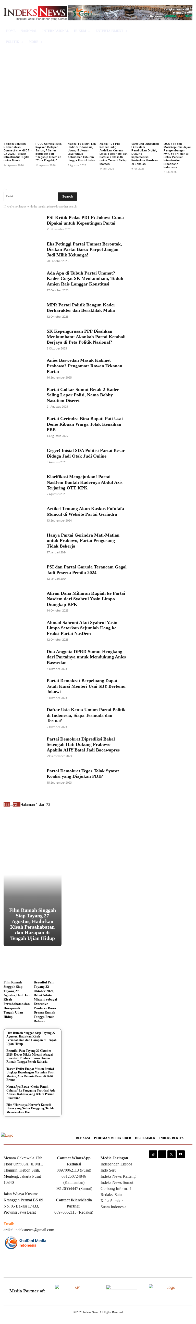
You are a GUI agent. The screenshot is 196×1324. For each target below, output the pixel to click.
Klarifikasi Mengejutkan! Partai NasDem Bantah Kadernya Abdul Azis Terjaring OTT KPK (84, 482)
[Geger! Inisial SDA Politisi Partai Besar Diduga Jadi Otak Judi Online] (22, 456)
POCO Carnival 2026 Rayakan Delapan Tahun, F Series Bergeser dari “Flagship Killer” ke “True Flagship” (48, 152)
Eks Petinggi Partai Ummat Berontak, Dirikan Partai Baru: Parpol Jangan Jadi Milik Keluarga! (84, 249)
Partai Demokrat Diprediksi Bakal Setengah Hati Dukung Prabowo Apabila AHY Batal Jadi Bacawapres (83, 744)
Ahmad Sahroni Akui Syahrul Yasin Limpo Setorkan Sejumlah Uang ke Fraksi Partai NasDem (82, 628)
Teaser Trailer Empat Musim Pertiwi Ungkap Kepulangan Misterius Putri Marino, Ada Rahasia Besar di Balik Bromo (30, 1074)
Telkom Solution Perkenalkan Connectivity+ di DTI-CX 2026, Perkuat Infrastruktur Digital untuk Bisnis (17, 152)
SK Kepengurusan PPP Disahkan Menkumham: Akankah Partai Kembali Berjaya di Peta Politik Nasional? (86, 337)
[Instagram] (153, 1154)
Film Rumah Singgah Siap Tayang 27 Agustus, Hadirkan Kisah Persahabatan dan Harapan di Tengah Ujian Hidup (32, 924)
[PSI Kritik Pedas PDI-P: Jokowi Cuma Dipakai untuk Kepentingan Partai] (22, 223)
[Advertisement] (98, 80)
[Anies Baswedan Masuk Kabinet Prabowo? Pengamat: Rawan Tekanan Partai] (22, 368)
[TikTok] (162, 1154)
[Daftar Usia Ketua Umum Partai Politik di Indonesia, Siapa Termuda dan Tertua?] (22, 718)
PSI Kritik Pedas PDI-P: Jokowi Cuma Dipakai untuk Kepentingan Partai (85, 220)
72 (15, 804)
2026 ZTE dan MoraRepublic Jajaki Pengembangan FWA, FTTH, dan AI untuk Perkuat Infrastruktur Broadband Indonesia (177, 155)
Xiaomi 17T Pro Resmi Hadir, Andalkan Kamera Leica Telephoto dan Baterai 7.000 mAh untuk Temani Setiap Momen (114, 154)
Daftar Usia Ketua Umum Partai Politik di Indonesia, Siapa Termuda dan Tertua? (86, 715)
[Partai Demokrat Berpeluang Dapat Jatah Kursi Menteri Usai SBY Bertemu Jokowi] (22, 688)
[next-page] (18, 804)
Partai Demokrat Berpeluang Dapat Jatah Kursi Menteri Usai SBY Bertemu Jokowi (86, 686)
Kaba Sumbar (112, 1201)
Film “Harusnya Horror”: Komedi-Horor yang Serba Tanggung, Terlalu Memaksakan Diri (30, 1108)
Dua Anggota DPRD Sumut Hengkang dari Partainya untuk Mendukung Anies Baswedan (86, 657)
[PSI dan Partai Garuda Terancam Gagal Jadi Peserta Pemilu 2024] (22, 572)
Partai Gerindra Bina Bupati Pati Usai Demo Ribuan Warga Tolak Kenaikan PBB (85, 424)
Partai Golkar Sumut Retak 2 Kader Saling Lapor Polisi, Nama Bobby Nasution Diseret (83, 395)
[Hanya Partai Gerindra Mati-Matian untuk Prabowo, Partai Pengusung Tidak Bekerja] (22, 543)
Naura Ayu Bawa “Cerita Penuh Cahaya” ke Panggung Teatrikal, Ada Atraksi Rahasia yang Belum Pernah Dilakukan (30, 1092)
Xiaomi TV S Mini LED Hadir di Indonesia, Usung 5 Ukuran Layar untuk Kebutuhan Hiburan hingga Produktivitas (82, 152)
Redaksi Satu (111, 1194)
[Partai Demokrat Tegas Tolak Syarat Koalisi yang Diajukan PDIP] (22, 776)
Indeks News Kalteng (118, 1176)
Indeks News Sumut (117, 1182)
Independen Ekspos (116, 1164)
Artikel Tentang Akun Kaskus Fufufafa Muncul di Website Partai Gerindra (85, 511)
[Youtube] (181, 1154)
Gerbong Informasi (116, 1188)
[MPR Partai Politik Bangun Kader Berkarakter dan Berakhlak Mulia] (22, 310)
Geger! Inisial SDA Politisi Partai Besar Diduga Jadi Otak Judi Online (86, 453)
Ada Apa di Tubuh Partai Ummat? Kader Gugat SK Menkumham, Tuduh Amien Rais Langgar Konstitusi (85, 278)
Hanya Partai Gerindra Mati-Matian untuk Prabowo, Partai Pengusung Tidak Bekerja (83, 541)
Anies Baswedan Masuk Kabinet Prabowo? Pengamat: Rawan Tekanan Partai (84, 366)
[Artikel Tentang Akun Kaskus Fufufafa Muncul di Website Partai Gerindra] (22, 514)
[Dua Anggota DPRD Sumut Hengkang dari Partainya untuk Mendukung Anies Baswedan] (22, 659)
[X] (171, 1154)
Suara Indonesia (113, 1207)
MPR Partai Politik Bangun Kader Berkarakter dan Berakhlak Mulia (81, 307)
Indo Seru (108, 1170)
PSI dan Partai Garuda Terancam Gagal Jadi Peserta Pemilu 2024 (87, 569)
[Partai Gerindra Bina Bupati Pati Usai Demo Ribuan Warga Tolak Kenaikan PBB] (22, 426)
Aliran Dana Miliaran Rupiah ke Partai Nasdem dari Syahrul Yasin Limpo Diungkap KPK (86, 599)
